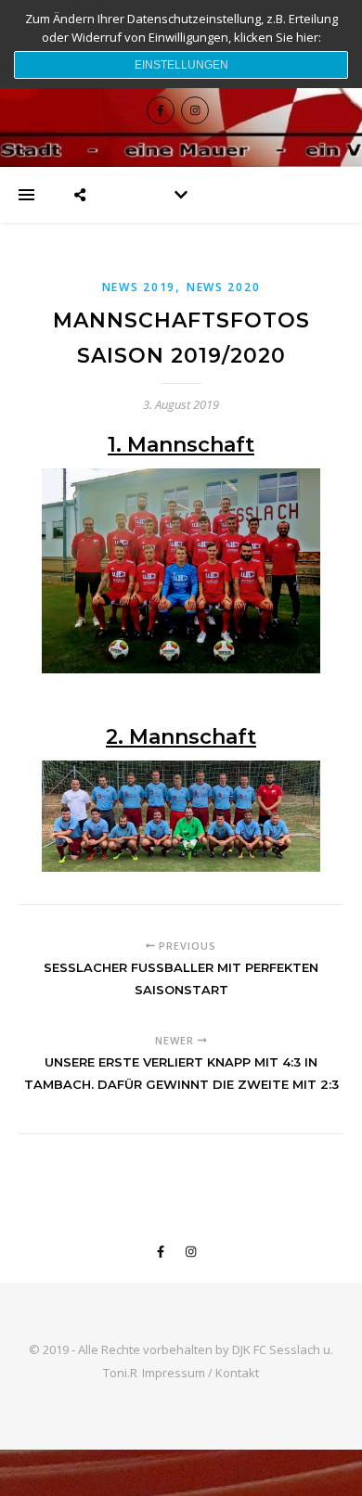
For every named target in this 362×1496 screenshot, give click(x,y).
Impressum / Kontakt (200, 1372)
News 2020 (223, 287)
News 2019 (138, 287)
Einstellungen (181, 64)
